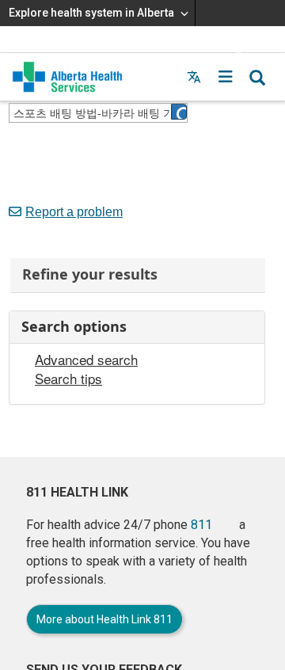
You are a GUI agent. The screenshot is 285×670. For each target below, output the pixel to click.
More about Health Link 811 (104, 619)
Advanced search (86, 359)
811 (201, 524)
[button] (225, 77)
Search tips (68, 378)
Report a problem (74, 212)
